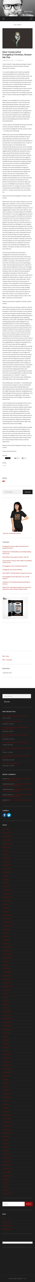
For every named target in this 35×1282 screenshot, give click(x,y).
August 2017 (6, 990)
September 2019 (7, 925)
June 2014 (5, 1101)
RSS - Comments (7, 660)
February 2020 (6, 915)
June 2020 (5, 908)
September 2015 (7, 1072)
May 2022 (5, 854)
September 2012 (7, 1176)
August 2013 (6, 1136)
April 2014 (5, 1108)
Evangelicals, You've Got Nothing (12, 569)
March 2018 (6, 968)
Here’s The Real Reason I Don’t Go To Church (15, 716)
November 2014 (7, 1097)
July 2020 (5, 904)
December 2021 (7, 872)
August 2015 (6, 1075)
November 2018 (7, 950)
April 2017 (5, 1004)
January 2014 (6, 1118)
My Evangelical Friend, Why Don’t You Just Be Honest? (15, 756)
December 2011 (7, 1193)
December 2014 (7, 1093)
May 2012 (5, 1190)
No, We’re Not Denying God (10, 763)
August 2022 (6, 847)
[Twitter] (9, 815)
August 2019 (6, 929)
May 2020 (5, 911)
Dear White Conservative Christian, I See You (15, 557)
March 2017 (6, 1008)
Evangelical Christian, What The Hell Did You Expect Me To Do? (15, 728)
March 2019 (6, 943)
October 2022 (6, 840)
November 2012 (7, 1168)
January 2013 (6, 1161)
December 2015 (7, 1061)
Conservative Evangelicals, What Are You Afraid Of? (16, 749)
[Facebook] (4, 815)
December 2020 (7, 890)
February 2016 (6, 1054)
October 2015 (6, 1068)
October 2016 (6, 1025)
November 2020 (7, 893)
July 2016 (5, 1036)
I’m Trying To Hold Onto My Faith (12, 721)
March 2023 (6, 829)
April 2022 (5, 858)
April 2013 (5, 1151)
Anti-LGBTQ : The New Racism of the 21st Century (17, 573)
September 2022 (7, 843)
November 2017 (7, 979)
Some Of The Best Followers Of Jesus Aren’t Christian (15, 735)
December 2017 (7, 975)
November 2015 (7, 1065)
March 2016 (6, 1051)
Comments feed (7, 1225)
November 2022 (7, 836)
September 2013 (7, 1133)
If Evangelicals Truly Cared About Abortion (14, 566)
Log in (4, 1218)
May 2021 (5, 883)
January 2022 (6, 868)
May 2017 (5, 1001)
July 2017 (5, 993)
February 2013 (6, 1158)
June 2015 (5, 1083)
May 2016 (5, 1043)
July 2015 (5, 1079)
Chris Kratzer (17, 1278)
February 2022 (6, 865)
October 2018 (6, 954)
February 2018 (6, 972)
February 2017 (6, 1011)
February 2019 (6, 947)
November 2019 (7, 922)
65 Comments (19, 60)
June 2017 (5, 997)
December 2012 (7, 1165)
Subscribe (27, 492)
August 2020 (6, 900)
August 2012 (6, 1179)
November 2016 (7, 1022)
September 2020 (7, 897)
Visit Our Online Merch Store (11, 533)
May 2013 (5, 1147)
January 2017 (6, 1015)
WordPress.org (6, 1229)
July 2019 (5, 933)
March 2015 (6, 1090)
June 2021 (5, 879)
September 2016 (7, 1029)
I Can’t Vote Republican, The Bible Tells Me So (15, 742)
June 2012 (5, 1186)
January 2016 (6, 1058)
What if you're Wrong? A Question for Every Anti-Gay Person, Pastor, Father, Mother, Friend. (16, 588)
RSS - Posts (5, 656)
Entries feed (5, 1222)
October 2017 (6, 983)
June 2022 (5, 850)
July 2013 (5, 1140)
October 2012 (6, 1172)
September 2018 (7, 958)
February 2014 (6, 1115)
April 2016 (5, 1047)
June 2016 (5, 1040)
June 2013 (5, 1143)
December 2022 (7, 833)
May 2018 (5, 961)
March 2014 (6, 1111)
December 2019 (7, 918)
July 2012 (5, 1183)
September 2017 (7, 986)
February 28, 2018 (7, 60)
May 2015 (5, 1086)
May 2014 (5, 1104)
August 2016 (6, 1033)
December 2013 (7, 1122)
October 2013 (6, 1129)
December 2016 (7, 1018)
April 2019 (5, 940)
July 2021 (5, 875)
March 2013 (6, 1154)
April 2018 (5, 965)
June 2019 (5, 936)
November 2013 (7, 1126)
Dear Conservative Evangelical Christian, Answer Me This (17, 55)
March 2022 (6, 861)
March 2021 (6, 886)
